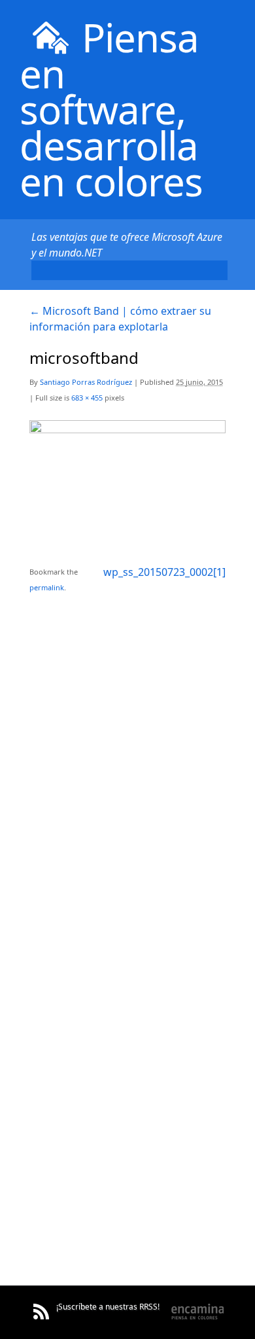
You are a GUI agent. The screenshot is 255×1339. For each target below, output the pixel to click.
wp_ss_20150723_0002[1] (164, 572)
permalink (46, 587)
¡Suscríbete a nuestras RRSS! (108, 1306)
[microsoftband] (127, 429)
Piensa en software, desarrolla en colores (111, 109)
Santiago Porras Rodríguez (86, 382)
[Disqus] (127, 759)
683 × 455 (87, 397)
